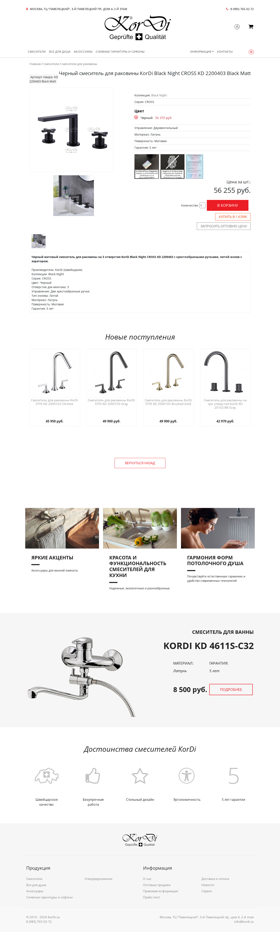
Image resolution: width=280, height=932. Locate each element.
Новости (207, 885)
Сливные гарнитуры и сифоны (120, 52)
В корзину (227, 205)
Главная (35, 64)
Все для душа (60, 52)
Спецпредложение (98, 879)
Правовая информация (160, 891)
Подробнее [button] (231, 689)
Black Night (159, 95)
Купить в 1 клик (233, 216)
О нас (147, 879)
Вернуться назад (140, 463)
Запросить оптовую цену (223, 226)
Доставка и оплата (215, 879)
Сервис (206, 891)
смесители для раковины (79, 64)
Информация (200, 52)
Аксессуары (83, 52)
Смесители (37, 52)
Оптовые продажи (157, 885)
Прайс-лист (151, 897)
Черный (147, 118)
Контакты (225, 52)
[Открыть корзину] (250, 27)
